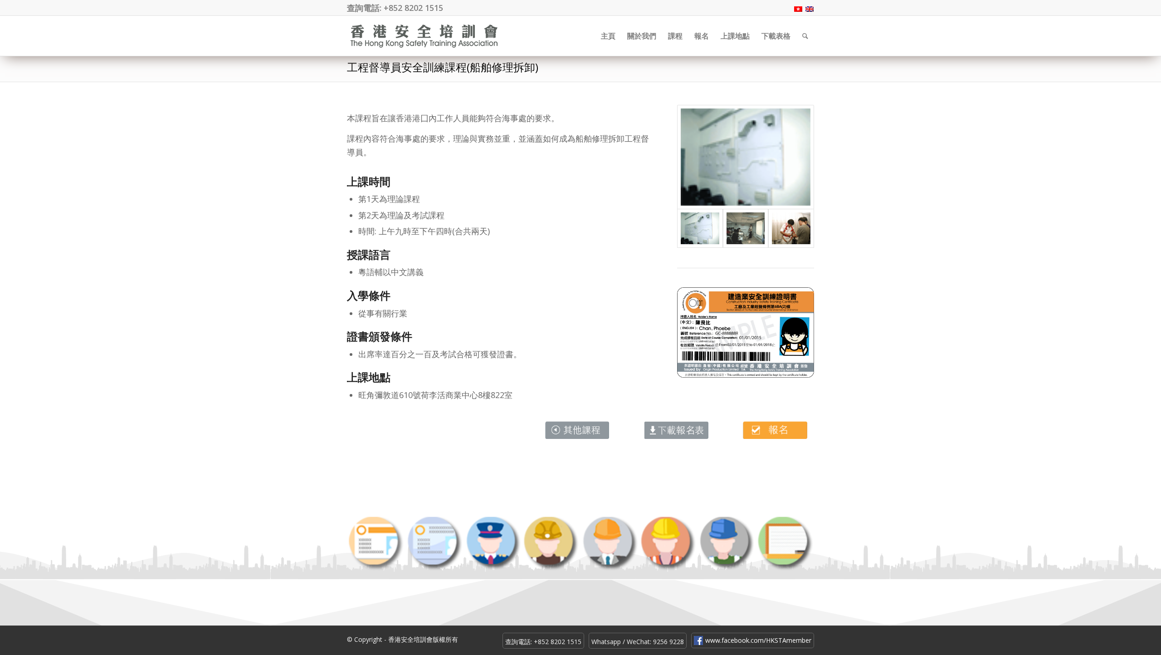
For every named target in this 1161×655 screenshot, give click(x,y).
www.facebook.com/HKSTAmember (758, 640)
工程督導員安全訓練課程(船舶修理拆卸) (442, 66)
